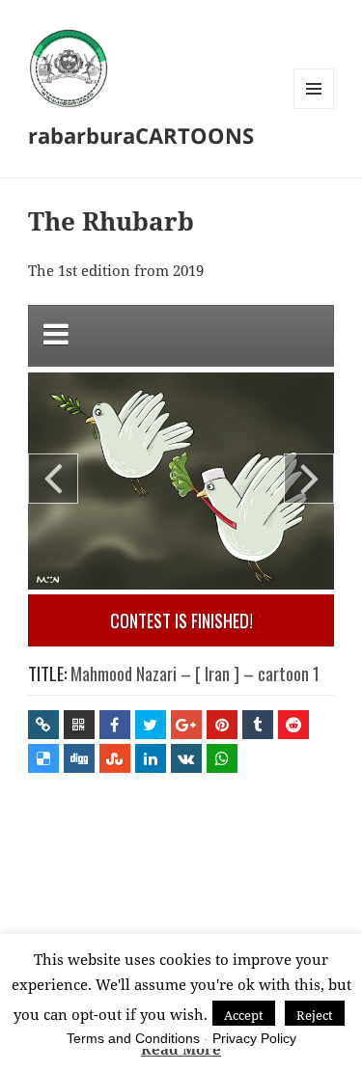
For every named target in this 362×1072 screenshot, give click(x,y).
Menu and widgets (314, 108)
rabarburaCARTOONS (141, 135)
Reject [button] (314, 1015)
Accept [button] (244, 1015)
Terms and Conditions (133, 1038)
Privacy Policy (254, 1038)
